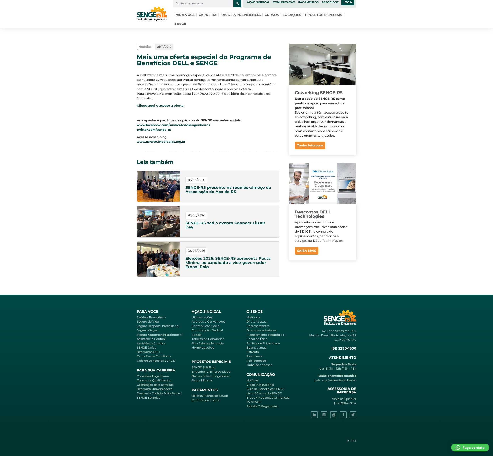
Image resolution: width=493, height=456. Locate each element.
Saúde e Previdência (151, 317)
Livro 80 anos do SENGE (264, 393)
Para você (184, 15)
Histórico (253, 317)
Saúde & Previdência (241, 15)
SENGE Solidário (203, 367)
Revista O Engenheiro (262, 406)
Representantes (258, 326)
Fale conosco (256, 360)
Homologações (203, 347)
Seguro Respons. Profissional (158, 326)
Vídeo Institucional (260, 385)
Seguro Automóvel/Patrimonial (159, 334)
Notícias (252, 380)
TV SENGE (253, 402)
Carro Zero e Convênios (154, 356)
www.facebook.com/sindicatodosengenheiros (173, 125)
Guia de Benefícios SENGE (156, 360)
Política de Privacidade (263, 343)
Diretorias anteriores (261, 330)
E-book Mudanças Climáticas (267, 397)
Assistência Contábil (151, 339)
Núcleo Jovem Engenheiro (211, 376)
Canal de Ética (256, 339)
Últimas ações (202, 317)
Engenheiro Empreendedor (211, 371)
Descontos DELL (149, 352)
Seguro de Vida (148, 321)
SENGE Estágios (148, 397)
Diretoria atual (256, 321)
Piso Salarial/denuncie (208, 343)
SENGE (180, 24)
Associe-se (254, 356)
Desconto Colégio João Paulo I (159, 393)
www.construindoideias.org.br (161, 142)
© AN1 (351, 441)
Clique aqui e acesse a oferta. (160, 105)
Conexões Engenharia (153, 376)
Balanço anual (256, 347)
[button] (470, 447)
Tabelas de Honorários (208, 339)
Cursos (272, 15)
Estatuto (252, 352)
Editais (196, 334)
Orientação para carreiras (155, 385)
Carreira (208, 15)
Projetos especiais (323, 15)
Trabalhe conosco (259, 365)
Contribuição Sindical (207, 330)
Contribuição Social (206, 326)
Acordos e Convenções (208, 321)
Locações (292, 15)
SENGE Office (146, 347)
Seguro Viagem (148, 330)
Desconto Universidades (154, 389)
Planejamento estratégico (265, 334)
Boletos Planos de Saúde (210, 395)
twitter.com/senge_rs (154, 129)
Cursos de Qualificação (153, 380)
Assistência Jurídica (151, 343)
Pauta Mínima (202, 380)
